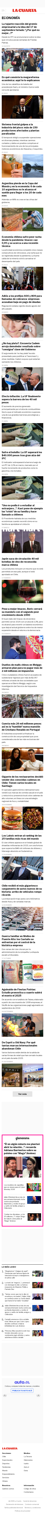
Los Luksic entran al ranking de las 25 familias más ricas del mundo (22, 837)
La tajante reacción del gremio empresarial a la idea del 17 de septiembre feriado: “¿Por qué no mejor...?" (21, 28)
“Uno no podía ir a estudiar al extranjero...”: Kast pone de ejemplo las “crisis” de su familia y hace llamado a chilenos (22, 510)
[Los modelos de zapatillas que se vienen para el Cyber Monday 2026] (34, 1187)
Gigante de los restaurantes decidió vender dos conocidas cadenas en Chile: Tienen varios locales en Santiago (22, 781)
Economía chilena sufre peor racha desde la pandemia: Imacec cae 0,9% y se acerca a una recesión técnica (22, 241)
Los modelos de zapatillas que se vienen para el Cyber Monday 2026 (14, 1187)
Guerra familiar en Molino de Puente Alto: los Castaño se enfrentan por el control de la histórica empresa (18, 941)
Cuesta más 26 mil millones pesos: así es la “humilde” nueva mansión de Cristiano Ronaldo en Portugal (22, 726)
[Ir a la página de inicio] (25, 10)
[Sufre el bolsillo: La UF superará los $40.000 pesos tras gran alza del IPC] (22, 488)
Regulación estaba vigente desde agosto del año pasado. (21, 307)
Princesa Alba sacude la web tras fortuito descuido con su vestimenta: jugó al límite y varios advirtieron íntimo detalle (17, 1334)
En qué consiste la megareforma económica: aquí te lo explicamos (21, 79)
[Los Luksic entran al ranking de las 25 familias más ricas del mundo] (22, 869)
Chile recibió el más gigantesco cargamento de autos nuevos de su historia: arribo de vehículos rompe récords (22, 890)
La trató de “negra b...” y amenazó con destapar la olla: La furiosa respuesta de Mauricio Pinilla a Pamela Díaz (17, 1286)
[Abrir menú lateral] (4, 10)
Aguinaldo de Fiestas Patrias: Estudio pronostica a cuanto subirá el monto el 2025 (22, 992)
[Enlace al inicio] (22, 1139)
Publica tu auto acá (22, 1390)
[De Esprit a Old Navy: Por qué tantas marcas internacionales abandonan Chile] (22, 1076)
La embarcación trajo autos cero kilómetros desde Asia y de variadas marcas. (21, 900)
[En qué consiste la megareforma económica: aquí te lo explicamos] (22, 107)
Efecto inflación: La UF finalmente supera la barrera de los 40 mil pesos (21, 399)
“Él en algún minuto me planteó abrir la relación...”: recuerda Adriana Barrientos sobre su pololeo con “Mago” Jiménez (22, 1149)
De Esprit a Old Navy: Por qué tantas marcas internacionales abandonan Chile (19, 1045)
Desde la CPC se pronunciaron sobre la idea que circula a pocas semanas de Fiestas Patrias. (21, 40)
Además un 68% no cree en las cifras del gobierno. (19, 201)
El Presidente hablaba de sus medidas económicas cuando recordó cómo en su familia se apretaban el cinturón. (19, 521)
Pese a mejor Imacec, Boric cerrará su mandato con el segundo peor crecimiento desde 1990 (22, 612)
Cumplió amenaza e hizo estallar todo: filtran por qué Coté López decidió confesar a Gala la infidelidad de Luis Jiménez (17, 1322)
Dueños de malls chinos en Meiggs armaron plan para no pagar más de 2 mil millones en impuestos (22, 668)
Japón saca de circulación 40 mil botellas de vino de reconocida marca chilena (20, 561)
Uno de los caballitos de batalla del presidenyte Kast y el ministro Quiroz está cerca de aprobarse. (20, 87)
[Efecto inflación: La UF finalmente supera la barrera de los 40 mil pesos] (22, 435)
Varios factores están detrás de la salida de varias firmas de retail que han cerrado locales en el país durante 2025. (22, 1055)
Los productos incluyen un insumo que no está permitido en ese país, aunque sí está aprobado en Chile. (22, 571)
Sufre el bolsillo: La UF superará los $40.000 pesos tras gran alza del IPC (22, 455)
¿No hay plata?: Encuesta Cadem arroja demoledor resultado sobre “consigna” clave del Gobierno (21, 346)
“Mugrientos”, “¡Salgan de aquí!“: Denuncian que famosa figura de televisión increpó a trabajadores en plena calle (17, 1274)
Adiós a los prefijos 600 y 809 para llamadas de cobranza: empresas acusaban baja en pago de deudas (22, 299)
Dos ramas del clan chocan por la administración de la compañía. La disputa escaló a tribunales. (20, 952)
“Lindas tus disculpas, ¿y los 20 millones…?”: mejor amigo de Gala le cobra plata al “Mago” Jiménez (14, 1217)
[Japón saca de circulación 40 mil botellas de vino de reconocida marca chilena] (22, 592)
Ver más (22, 1094)
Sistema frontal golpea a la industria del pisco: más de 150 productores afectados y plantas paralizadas (20, 129)
